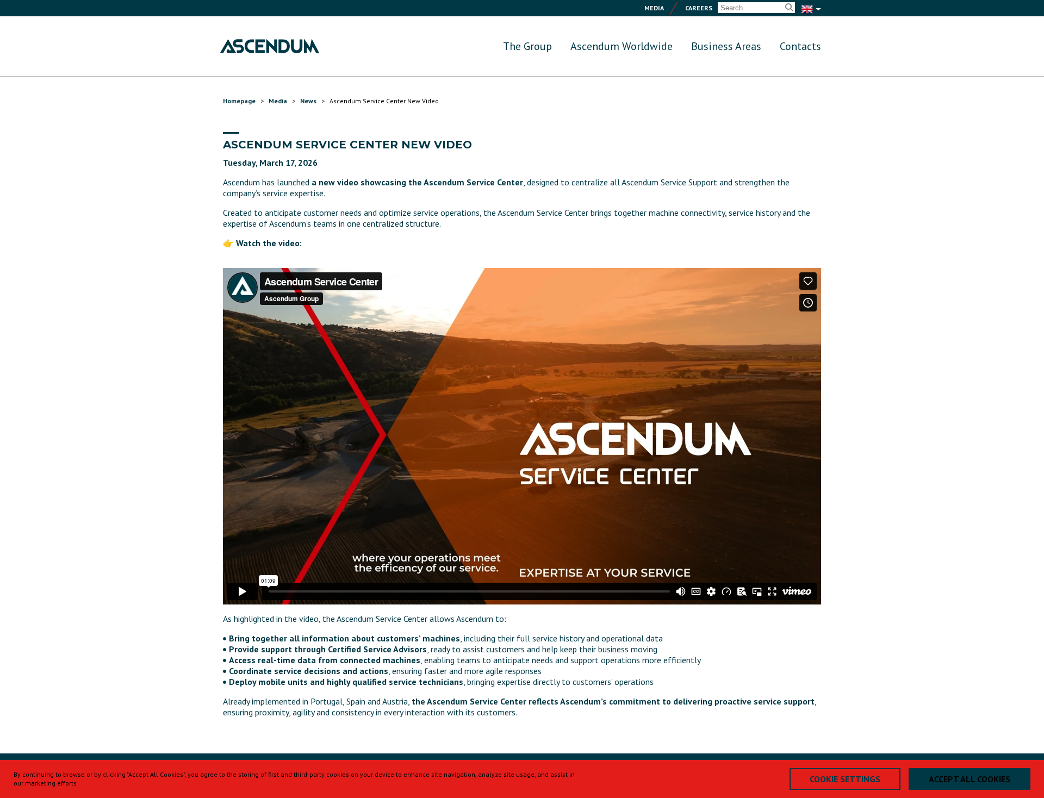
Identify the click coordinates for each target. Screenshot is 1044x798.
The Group (527, 46)
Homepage (239, 101)
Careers (698, 8)
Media (654, 8)
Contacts (800, 46)
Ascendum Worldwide (621, 46)
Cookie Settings (845, 779)
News (308, 101)
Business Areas (726, 46)
